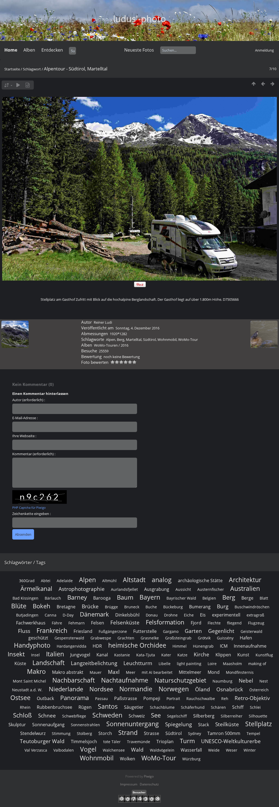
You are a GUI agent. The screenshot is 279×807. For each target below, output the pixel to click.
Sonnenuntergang (132, 723)
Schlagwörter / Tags (25, 562)
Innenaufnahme (250, 646)
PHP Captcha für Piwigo (29, 507)
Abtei (45, 580)
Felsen (97, 623)
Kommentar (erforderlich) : (33, 453)
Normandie (135, 688)
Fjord (196, 623)
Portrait (173, 698)
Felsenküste (125, 622)
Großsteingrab (178, 638)
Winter (250, 750)
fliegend (234, 623)
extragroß (255, 615)
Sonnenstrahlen (85, 724)
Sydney (194, 733)
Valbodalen (63, 750)
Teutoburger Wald (42, 741)
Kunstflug (264, 654)
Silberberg (203, 716)
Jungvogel (80, 655)
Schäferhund (193, 707)
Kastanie (122, 654)
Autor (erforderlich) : (28, 399)
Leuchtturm (137, 663)
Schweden (107, 715)
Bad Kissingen (25, 598)
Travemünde (138, 741)
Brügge (111, 606)
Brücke (90, 606)
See (156, 715)
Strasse (151, 733)
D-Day (68, 615)
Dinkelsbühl (127, 615)
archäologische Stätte (200, 580)
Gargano (170, 631)
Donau (152, 615)
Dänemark (94, 614)
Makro (36, 671)
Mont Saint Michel (29, 681)
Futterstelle (145, 631)
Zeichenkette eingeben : (31, 513)
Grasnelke (150, 638)
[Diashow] (18, 85)
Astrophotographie (82, 588)
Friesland (83, 631)
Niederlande (66, 689)
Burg (222, 606)
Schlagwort (32, 69)
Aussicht (183, 589)
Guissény (225, 638)
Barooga (102, 598)
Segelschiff (177, 716)
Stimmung (61, 733)
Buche (151, 606)
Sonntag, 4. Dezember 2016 (137, 328)
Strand (128, 732)
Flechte (214, 623)
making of (257, 663)
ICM (224, 646)
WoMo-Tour (188, 339)
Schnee (47, 715)
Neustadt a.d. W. (27, 689)
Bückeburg (173, 606)
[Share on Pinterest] (140, 286)
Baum (125, 597)
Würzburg (191, 758)
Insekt (16, 654)
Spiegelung (178, 724)
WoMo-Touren (106, 345)
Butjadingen (27, 615)
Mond (214, 672)
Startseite (12, 69)
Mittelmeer (190, 672)
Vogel (88, 749)
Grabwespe (100, 638)
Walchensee (114, 750)
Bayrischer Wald (181, 598)
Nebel (246, 680)
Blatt (264, 598)
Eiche (189, 615)
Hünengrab (203, 646)
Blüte (18, 605)
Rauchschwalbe (200, 698)
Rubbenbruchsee (54, 707)
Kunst (243, 655)
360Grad (27, 580)
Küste (20, 663)
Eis (203, 615)
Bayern (150, 597)
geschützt (38, 638)
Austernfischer (210, 589)
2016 (124, 345)
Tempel (253, 733)
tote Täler (112, 741)
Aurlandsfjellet (124, 589)
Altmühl (109, 580)
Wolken (127, 759)
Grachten (125, 638)
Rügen (85, 707)
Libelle (165, 663)
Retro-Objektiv (252, 698)
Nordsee (101, 689)
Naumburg (222, 681)
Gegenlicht (221, 630)
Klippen (223, 655)
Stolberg (84, 733)
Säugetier (134, 707)
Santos (108, 706)
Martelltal (133, 339)
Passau (101, 698)
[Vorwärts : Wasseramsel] (272, 84)
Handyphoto (32, 645)
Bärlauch (53, 598)
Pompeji (151, 698)
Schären (218, 707)
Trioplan (165, 741)
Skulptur (17, 725)
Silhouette (258, 716)
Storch (105, 733)
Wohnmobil (167, 339)
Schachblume (162, 707)
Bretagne (66, 607)
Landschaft (48, 662)
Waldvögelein (162, 750)
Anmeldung (264, 50)
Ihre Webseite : (24, 435)
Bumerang (200, 607)
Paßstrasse (125, 698)
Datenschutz (149, 784)
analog (162, 579)
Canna (50, 615)
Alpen (110, 339)
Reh (224, 698)
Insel (35, 654)
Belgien (209, 598)
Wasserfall (191, 750)
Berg (120, 339)
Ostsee (20, 697)
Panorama (74, 698)
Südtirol (149, 339)
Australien (245, 588)
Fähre (57, 623)
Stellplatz (258, 723)
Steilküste (227, 724)
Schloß (22, 715)
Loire (212, 663)
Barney (77, 597)
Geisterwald (251, 631)
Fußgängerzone (113, 631)
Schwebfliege (74, 716)
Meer (130, 672)
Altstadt (134, 579)
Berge (247, 598)
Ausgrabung (156, 589)
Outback (45, 698)
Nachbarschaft (73, 680)
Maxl (114, 671)
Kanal (102, 655)
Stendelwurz (33, 733)
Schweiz (137, 716)
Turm (187, 741)
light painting (189, 663)
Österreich (259, 689)
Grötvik (204, 638)
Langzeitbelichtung (94, 663)
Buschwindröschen (252, 606)
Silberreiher (231, 716)
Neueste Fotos (139, 50)
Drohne (171, 615)
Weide (214, 750)
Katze (182, 654)
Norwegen (174, 688)
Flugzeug (256, 623)
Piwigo (149, 776)
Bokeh (41, 606)
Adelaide (65, 580)
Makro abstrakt (67, 672)
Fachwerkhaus (31, 623)
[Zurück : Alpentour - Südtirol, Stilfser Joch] (263, 84)
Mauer (96, 672)
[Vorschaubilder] (253, 84)
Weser (231, 750)
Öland (202, 689)
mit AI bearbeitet (157, 672)
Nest (263, 681)
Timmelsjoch (84, 741)
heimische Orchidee (137, 645)
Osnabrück (229, 689)
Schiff (238, 707)
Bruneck (131, 606)
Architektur (245, 579)
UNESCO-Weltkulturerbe (231, 741)
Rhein (25, 707)
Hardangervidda (71, 646)
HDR (97, 646)
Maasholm (232, 663)
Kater (166, 654)
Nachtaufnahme (124, 680)
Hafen (246, 638)
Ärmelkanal (36, 588)
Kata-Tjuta (145, 654)
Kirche (201, 654)
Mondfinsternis (240, 672)
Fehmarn (76, 623)
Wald (137, 749)
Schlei (255, 707)
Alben (29, 50)
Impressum (128, 784)
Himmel (179, 646)
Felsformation (165, 622)
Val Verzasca (36, 750)
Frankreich (52, 630)
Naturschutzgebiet (180, 680)
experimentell (226, 615)
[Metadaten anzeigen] (27, 85)
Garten (193, 630)
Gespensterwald (69, 638)
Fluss (24, 630)
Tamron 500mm (223, 733)
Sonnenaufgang (48, 725)
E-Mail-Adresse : (25, 417)
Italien (55, 654)
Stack (203, 725)
